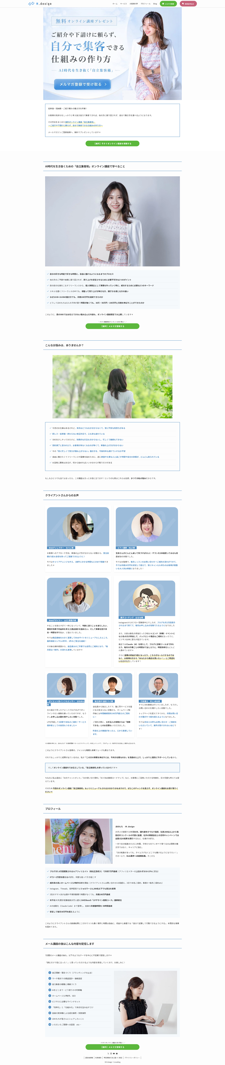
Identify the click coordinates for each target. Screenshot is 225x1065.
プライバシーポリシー (132, 1058)
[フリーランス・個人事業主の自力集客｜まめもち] (39, 3)
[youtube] (114, 1054)
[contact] (117, 1054)
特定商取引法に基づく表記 (113, 1058)
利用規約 (98, 1058)
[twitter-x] (108, 1054)
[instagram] (111, 1054)
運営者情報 (89, 1058)
